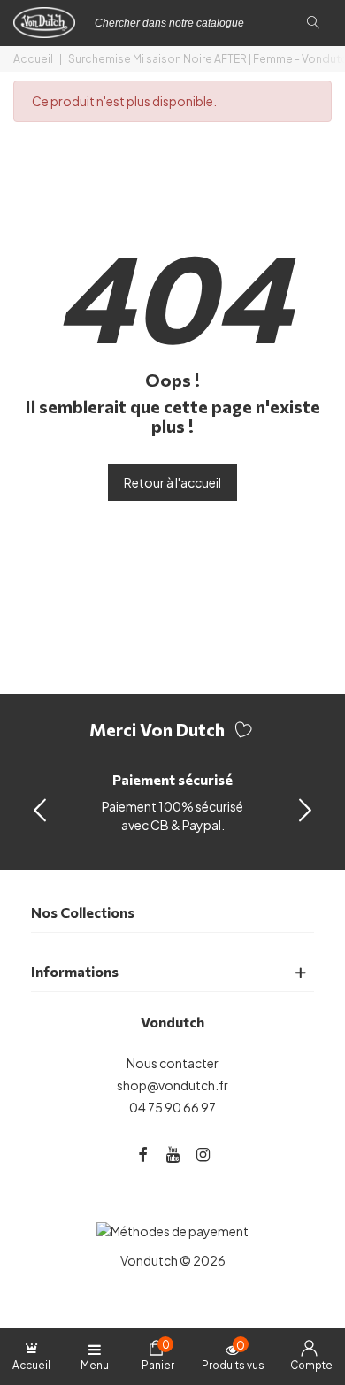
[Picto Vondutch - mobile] (48, 27)
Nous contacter (172, 1063)
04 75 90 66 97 (172, 1107)
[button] (305, 809)
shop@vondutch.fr (172, 1085)
